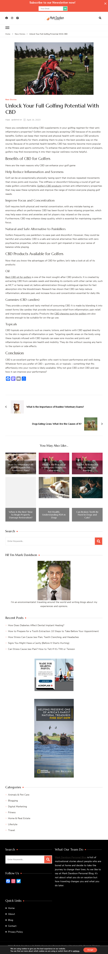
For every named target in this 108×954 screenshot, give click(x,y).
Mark (7, 119)
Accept (90, 950)
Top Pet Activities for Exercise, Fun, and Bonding (87, 467)
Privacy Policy (15, 931)
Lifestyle (12, 824)
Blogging (13, 800)
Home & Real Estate (19, 818)
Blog (10, 920)
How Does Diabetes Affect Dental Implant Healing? (36, 625)
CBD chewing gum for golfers (70, 313)
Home (11, 908)
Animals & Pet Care (18, 794)
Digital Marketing (17, 806)
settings (76, 951)
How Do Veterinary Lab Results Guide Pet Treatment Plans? (20, 467)
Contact (12, 926)
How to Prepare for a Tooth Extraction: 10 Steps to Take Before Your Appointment (53, 631)
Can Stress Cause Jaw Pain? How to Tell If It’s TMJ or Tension (41, 649)
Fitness (12, 812)
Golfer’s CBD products (49, 185)
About (11, 914)
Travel (11, 830)
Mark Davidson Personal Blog (71, 857)
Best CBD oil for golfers (18, 277)
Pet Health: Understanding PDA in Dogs (54, 514)
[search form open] (100, 18)
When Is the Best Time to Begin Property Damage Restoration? (21, 514)
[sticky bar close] (105, 3)
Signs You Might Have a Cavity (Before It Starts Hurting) (38, 643)
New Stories (10, 100)
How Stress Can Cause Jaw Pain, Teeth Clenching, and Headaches (43, 637)
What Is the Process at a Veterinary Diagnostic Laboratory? (54, 467)
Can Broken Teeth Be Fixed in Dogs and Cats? (87, 514)
